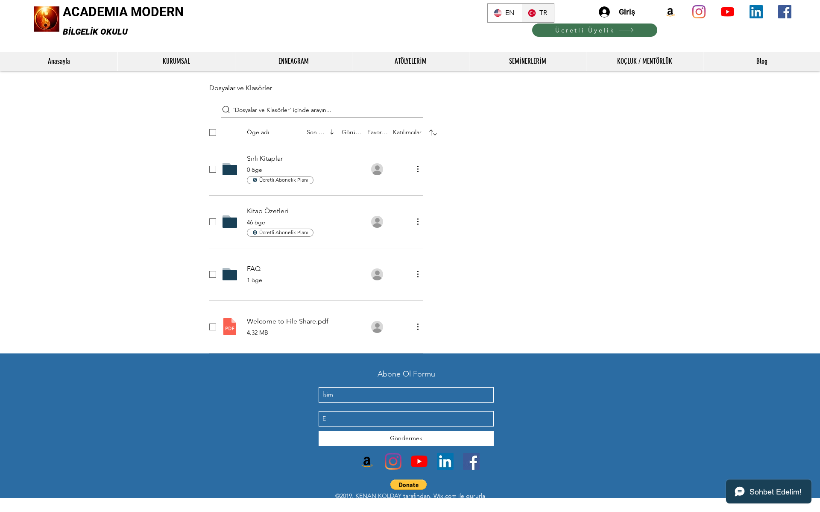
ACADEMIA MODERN (123, 11)
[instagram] (699, 11)
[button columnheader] (433, 132)
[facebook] (784, 11)
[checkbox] (212, 132)
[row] (324, 131)
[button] (408, 485)
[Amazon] (670, 11)
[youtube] (727, 11)
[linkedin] (756, 11)
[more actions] (418, 169)
